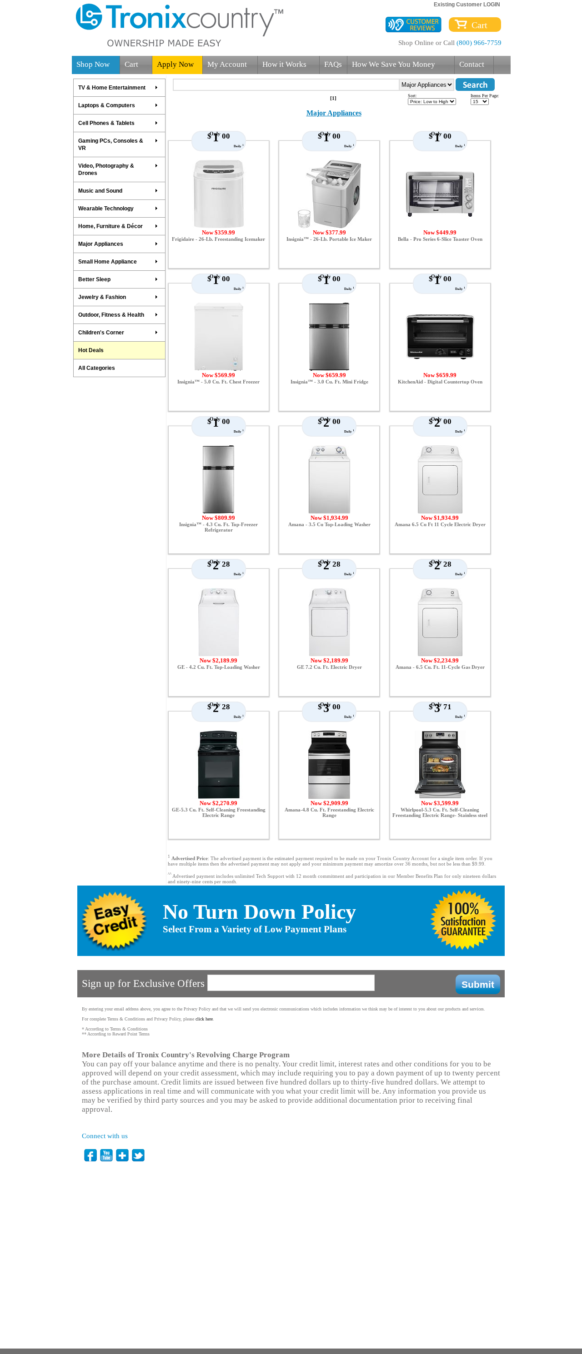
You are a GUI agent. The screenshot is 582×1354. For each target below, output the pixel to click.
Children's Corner (101, 332)
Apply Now (175, 64)
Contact (471, 64)
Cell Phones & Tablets (106, 123)
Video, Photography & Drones (106, 169)
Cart (477, 25)
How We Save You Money (393, 64)
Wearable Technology (106, 208)
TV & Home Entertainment (112, 88)
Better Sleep (94, 279)
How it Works (284, 64)
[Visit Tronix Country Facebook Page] (91, 1155)
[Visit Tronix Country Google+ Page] (123, 1155)
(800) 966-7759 (479, 42)
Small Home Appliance (107, 262)
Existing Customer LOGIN (467, 4)
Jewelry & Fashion (102, 297)
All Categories (96, 368)
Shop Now (93, 64)
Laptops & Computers (106, 105)
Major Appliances (100, 244)
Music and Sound (100, 191)
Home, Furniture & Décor (110, 226)
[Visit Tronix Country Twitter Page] (139, 1155)
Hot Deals (91, 350)
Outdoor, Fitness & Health (111, 315)
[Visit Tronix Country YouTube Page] (107, 1155)
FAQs (333, 64)
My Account (227, 64)
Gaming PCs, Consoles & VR (110, 144)
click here (204, 1018)
